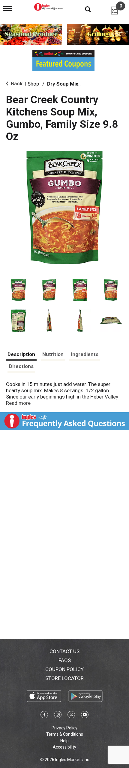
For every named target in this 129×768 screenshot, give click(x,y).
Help (64, 740)
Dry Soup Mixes (65, 84)
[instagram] (58, 715)
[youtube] (84, 715)
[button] (18, 290)
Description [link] (21, 354)
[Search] (83, 9)
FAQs (64, 660)
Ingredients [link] (84, 354)
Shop (33, 84)
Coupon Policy (64, 669)
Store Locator (64, 678)
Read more (18, 403)
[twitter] (71, 715)
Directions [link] (21, 366)
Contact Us (65, 651)
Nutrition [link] (53, 354)
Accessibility (64, 747)
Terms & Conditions (64, 734)
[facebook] (44, 715)
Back (16, 83)
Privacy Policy (64, 728)
